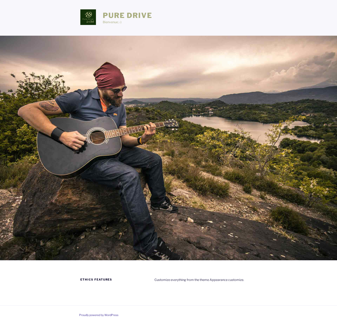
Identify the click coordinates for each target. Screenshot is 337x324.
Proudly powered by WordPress (98, 315)
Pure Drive (127, 15)
